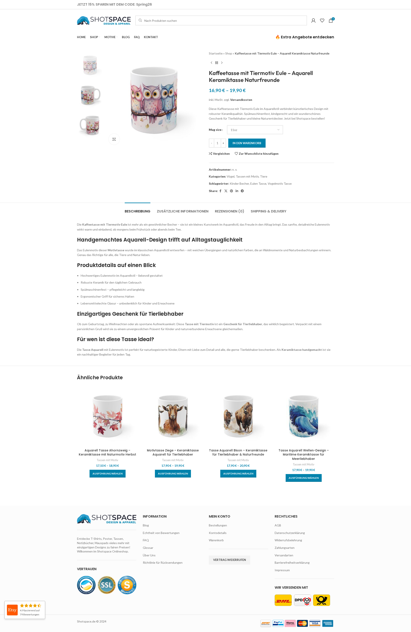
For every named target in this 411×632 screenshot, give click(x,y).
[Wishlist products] (322, 20)
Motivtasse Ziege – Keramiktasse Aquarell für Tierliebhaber (173, 452)
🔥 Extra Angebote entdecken (304, 37)
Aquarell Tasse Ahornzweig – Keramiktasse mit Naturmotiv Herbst (107, 452)
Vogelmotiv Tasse (280, 183)
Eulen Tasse (258, 183)
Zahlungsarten (284, 547)
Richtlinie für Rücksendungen (163, 562)
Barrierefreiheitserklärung (292, 562)
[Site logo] (104, 20)
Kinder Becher (239, 183)
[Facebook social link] (220, 191)
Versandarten (284, 555)
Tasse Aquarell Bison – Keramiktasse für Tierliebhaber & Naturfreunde (238, 452)
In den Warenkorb (247, 143)
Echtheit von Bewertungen (161, 533)
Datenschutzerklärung (290, 533)
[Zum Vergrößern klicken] (114, 139)
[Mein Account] (313, 20)
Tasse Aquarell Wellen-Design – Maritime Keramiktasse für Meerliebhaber (304, 454)
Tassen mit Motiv (247, 176)
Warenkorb (216, 540)
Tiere (263, 176)
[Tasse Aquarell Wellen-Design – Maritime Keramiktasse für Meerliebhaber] (303, 415)
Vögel (231, 176)
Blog (146, 525)
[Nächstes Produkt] (221, 62)
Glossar (148, 547)
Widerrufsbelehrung (288, 540)
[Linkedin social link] (236, 191)
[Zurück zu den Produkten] (216, 62)
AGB (278, 525)
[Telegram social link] (242, 191)
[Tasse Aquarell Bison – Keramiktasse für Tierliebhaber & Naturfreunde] (238, 415)
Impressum (282, 570)
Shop (228, 53)
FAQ (146, 540)
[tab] (137, 209)
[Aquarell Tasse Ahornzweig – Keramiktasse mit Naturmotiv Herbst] (107, 415)
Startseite (216, 53)
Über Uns (149, 555)
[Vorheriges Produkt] (211, 62)
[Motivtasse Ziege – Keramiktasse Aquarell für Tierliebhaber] (172, 415)
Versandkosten (241, 99)
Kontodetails (218, 533)
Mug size (215, 129)
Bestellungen (218, 525)
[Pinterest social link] (231, 191)
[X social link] (226, 191)
